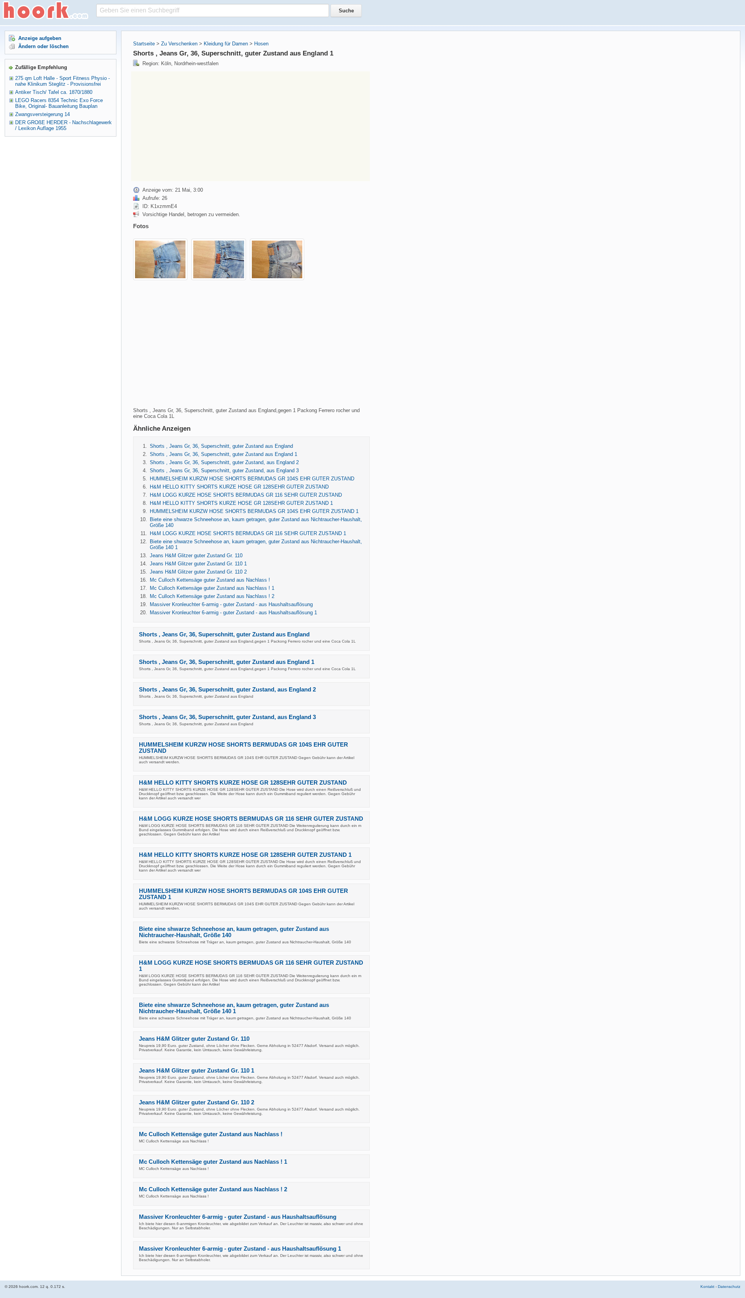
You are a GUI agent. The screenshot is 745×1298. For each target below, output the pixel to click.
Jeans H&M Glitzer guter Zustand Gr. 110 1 (198, 564)
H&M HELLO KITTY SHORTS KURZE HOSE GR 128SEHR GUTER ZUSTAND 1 (241, 503)
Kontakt (707, 1286)
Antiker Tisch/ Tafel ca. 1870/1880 (53, 92)
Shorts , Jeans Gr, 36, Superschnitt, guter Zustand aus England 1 (223, 454)
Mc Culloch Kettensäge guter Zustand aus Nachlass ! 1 (212, 588)
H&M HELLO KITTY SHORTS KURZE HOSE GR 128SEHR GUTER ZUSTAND (239, 487)
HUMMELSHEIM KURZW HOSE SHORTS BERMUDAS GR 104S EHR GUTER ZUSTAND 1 (254, 511)
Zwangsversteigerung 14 (42, 114)
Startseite (144, 44)
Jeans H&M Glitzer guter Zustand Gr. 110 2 (198, 572)
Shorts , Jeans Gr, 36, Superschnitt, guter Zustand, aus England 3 (224, 470)
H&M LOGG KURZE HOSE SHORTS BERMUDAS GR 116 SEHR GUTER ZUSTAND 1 (248, 533)
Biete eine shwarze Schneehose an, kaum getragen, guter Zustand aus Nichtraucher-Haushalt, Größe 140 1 (234, 1008)
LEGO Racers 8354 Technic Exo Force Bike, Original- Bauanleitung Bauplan (59, 103)
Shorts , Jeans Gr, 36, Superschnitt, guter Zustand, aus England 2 (224, 462)
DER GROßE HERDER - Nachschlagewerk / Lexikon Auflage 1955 (63, 125)
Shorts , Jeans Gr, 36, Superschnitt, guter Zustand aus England (221, 446)
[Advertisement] (196, 125)
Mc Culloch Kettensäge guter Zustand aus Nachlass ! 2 (212, 596)
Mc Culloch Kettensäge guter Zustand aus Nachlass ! (210, 580)
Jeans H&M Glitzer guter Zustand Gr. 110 (196, 555)
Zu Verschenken (179, 44)
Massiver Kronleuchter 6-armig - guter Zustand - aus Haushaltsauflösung (231, 604)
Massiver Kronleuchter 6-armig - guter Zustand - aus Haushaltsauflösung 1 (233, 612)
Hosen (261, 44)
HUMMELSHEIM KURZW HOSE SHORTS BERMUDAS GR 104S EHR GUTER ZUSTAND (252, 479)
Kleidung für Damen (226, 44)
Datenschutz (729, 1286)
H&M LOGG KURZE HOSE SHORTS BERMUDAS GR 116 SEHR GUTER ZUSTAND (246, 495)
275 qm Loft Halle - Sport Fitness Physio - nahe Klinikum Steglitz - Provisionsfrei (62, 81)
